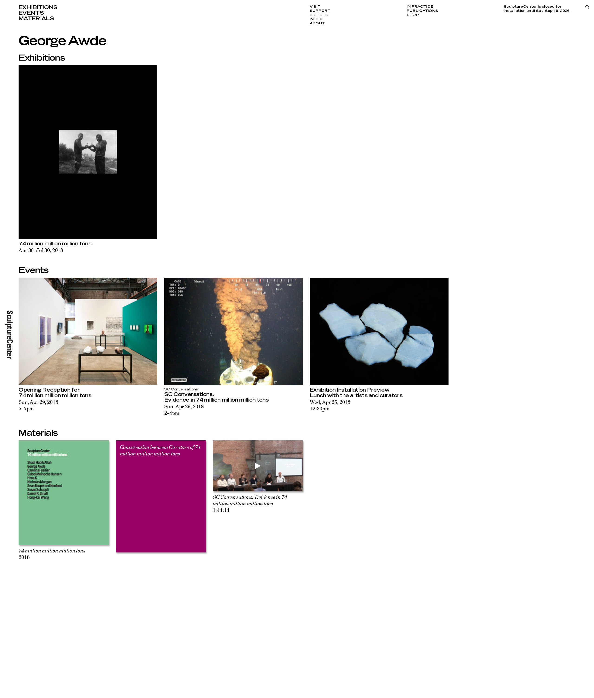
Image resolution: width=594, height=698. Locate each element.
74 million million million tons (55, 243)
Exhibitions (38, 7)
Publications (422, 11)
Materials (36, 18)
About (317, 23)
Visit (315, 6)
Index (316, 19)
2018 (52, 553)
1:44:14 (250, 503)
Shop (413, 15)
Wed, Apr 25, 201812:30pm (330, 405)
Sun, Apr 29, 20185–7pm (38, 405)
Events (31, 13)
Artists (319, 15)
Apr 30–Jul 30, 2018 (41, 250)
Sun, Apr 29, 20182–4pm (184, 409)
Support (320, 11)
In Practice (420, 6)
